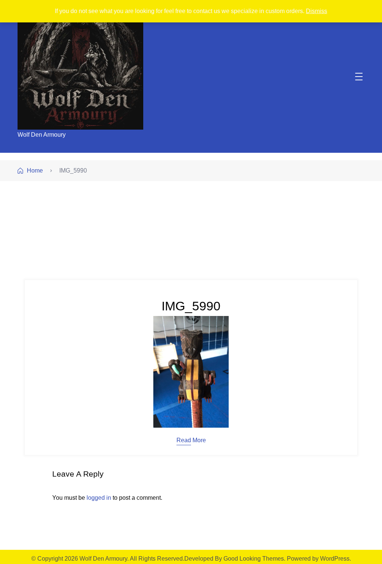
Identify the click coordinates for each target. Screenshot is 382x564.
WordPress (335, 558)
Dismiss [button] (316, 11)
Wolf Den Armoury (42, 134)
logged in (99, 498)
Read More (191, 440)
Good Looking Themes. (254, 558)
